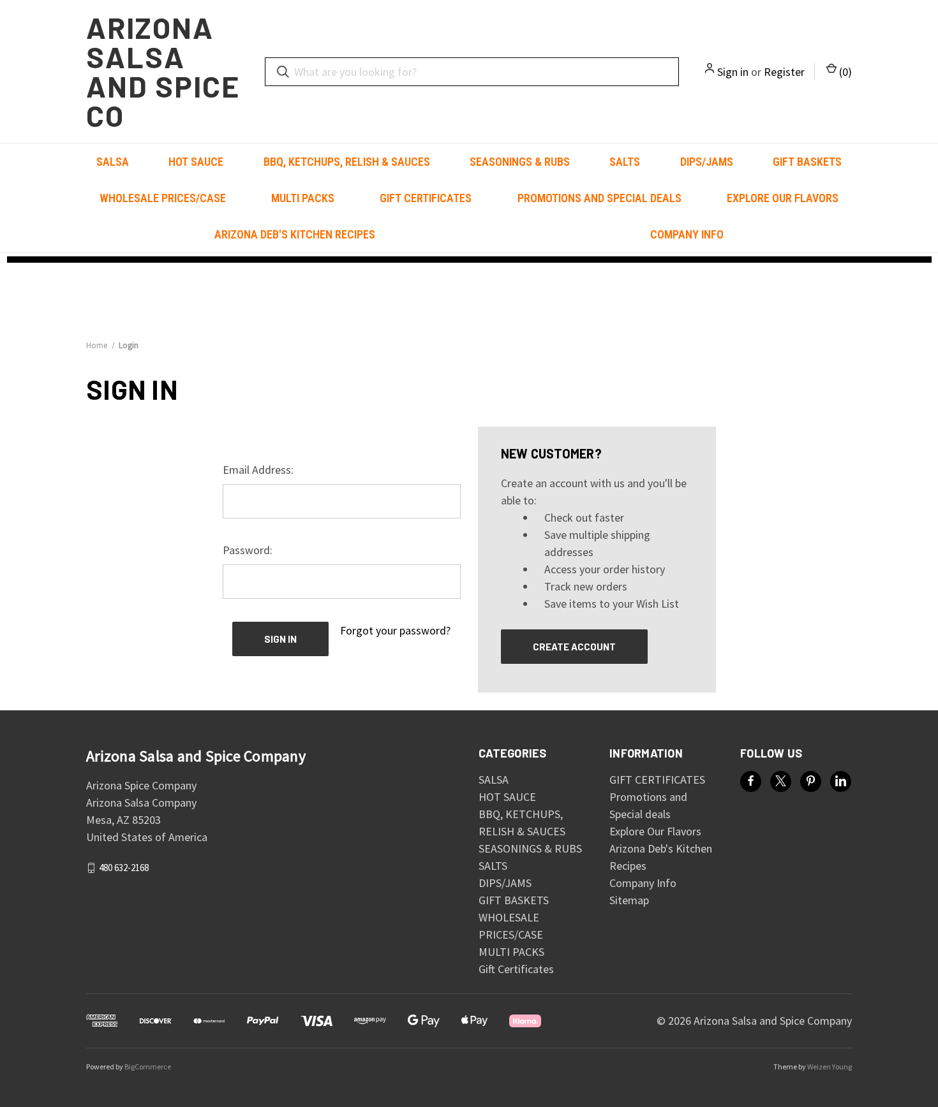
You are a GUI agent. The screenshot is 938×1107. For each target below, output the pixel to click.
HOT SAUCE (195, 161)
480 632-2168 (124, 867)
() (844, 71)
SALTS (624, 161)
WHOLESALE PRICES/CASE (163, 198)
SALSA (112, 161)
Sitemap (629, 900)
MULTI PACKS (302, 198)
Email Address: (258, 469)
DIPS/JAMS (706, 161)
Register (784, 71)
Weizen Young (829, 1066)
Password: (247, 550)
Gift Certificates (516, 969)
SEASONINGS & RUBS (520, 161)
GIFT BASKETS (807, 161)
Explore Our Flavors (782, 198)
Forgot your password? (395, 630)
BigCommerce (147, 1066)
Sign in (732, 71)
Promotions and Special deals (599, 198)
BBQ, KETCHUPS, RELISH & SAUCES (347, 161)
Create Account (574, 646)
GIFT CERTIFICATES (426, 198)
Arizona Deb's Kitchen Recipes (294, 234)
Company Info (687, 234)
